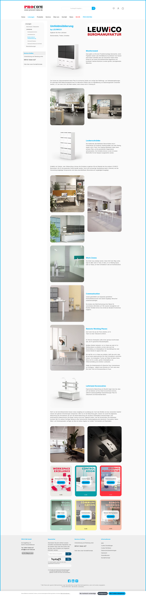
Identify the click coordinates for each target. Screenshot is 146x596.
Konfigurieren (102, 593)
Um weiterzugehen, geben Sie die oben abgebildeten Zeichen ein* (57, 563)
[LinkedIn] (73, 581)
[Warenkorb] (123, 8)
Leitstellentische (31, 34)
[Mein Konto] (118, 8)
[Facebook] (69, 581)
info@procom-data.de (28, 549)
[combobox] (76, 8)
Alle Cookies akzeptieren (117, 593)
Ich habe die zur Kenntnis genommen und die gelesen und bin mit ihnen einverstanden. (59, 571)
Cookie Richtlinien (106, 548)
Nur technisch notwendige (88, 593)
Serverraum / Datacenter (32, 26)
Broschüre (61, 482)
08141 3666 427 (30, 60)
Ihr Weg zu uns (28, 553)
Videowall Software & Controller (34, 43)
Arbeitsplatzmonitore (32, 32)
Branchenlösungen (31, 46)
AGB (102, 543)
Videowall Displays (31, 41)
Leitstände (29, 29)
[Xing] (76, 581)
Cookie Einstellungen (107, 545)
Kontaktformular (37, 64)
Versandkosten (105, 555)
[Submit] (68, 554)
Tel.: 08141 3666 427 (27, 547)
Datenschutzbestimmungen (108, 550)
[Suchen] (93, 8)
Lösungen (28, 24)
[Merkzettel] (114, 8)
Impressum (104, 553)
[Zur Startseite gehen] (33, 8)
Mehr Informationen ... (65, 593)
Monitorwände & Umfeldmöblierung (31, 38)
